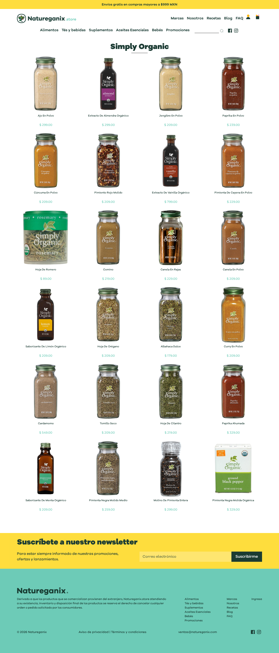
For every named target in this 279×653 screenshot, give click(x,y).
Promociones (178, 30)
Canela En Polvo (233, 269)
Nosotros (195, 18)
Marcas (177, 18)
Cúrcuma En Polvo (46, 192)
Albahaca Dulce (171, 346)
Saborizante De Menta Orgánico (46, 500)
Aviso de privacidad (94, 632)
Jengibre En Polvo (171, 115)
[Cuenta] (248, 16)
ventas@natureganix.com (197, 632)
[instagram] (236, 31)
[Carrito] (257, 16)
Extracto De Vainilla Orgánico (171, 192)
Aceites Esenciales (132, 30)
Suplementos (101, 30)
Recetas (214, 18)
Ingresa (256, 599)
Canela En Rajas (171, 269)
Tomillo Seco (108, 423)
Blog (228, 18)
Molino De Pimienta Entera (171, 500)
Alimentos (49, 30)
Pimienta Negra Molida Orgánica (233, 500)
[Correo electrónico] (185, 557)
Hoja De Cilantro (170, 423)
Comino (108, 269)
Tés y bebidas (74, 30)
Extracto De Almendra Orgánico (108, 115)
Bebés (157, 30)
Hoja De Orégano (108, 346)
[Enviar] (222, 31)
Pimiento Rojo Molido (108, 192)
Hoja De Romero (45, 269)
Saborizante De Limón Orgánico (46, 346)
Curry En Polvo (233, 346)
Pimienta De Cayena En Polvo (233, 192)
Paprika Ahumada (233, 423)
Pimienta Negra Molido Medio (108, 500)
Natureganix (37, 632)
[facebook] (230, 31)
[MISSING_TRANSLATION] (206, 29)
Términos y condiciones (128, 632)
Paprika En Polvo (233, 115)
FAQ (239, 18)
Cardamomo (46, 423)
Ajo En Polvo (46, 115)
